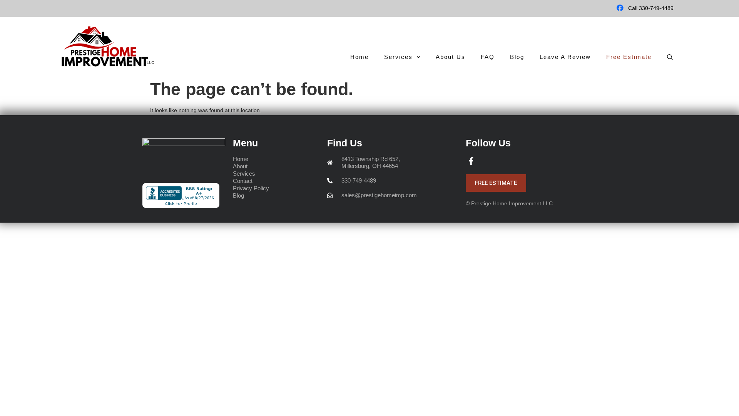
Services (398, 57)
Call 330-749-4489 (651, 8)
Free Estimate (629, 57)
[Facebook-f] (471, 161)
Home (359, 57)
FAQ (488, 57)
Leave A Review (565, 57)
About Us (450, 57)
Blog (517, 57)
